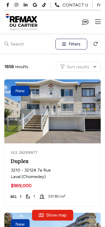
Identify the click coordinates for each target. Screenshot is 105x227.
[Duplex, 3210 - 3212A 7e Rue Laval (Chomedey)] (53, 111)
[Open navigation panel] (98, 22)
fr (99, 5)
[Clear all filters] (95, 43)
